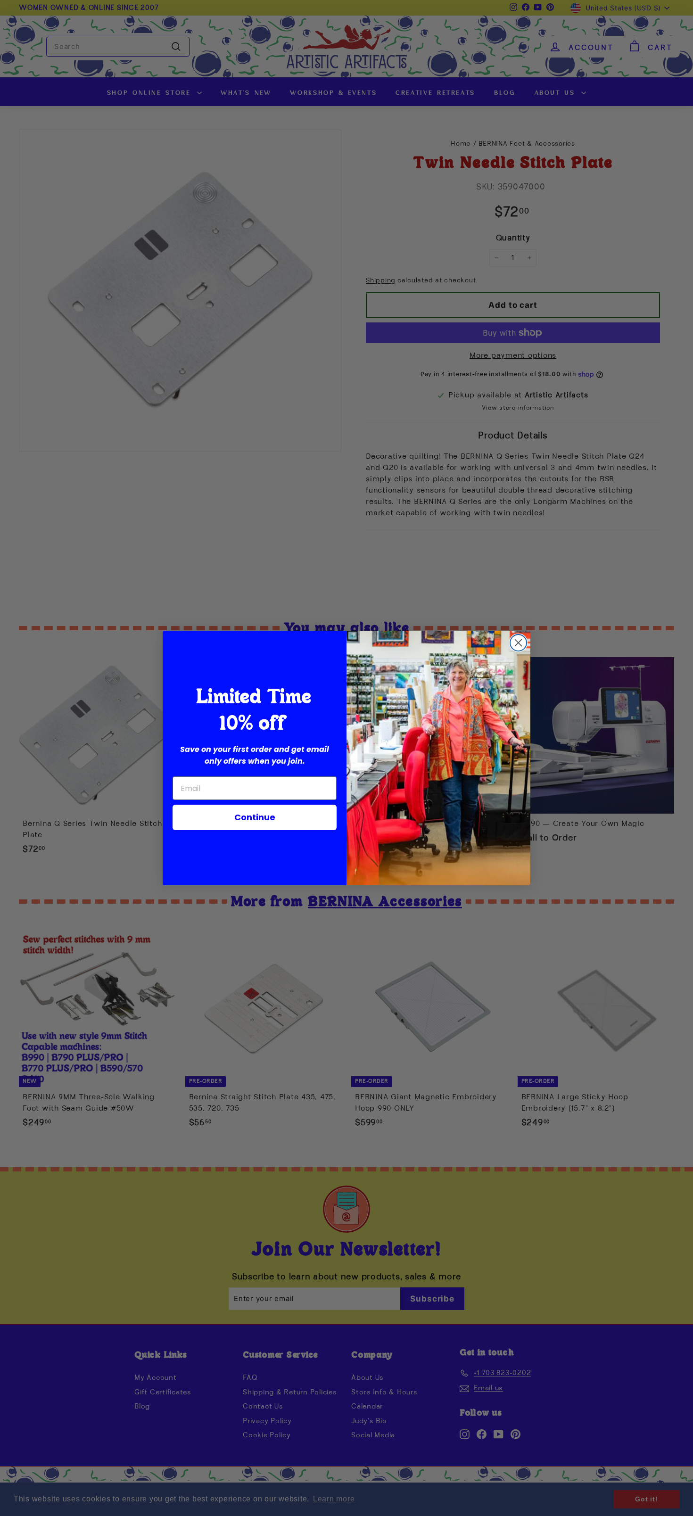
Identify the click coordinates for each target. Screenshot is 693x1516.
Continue (254, 817)
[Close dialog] (518, 642)
